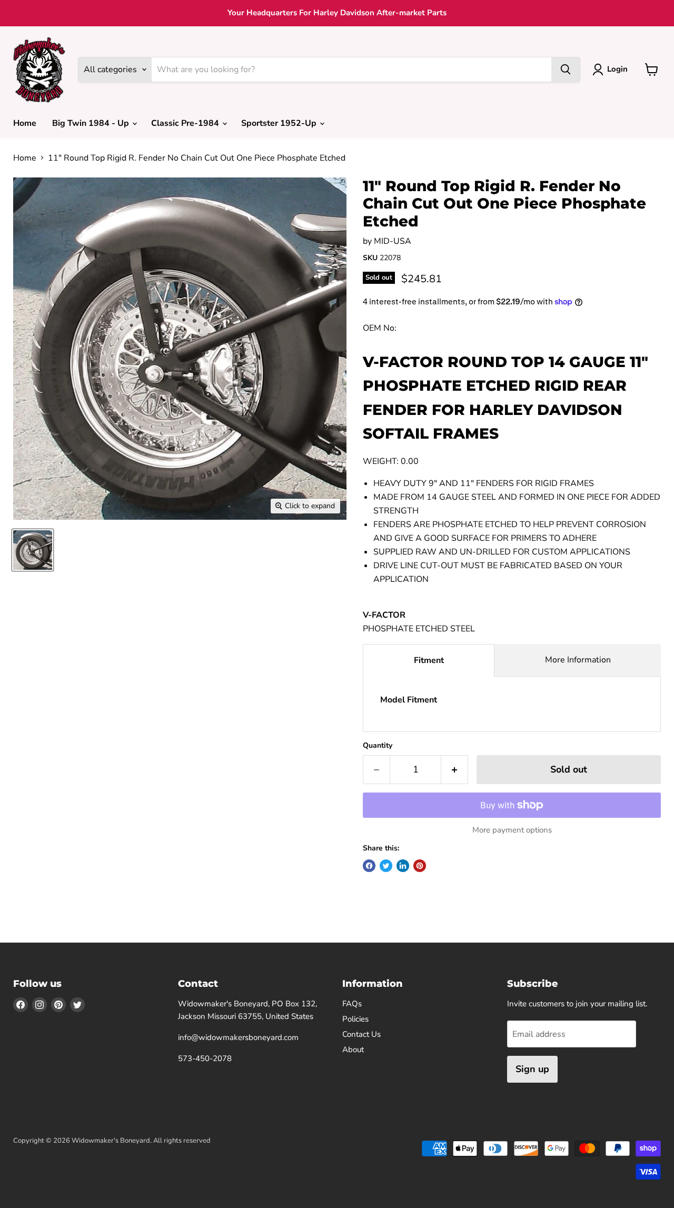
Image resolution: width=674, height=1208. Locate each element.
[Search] (565, 69)
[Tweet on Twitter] (386, 865)
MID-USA (392, 241)
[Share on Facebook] (369, 865)
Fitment (429, 660)
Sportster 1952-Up (280, 123)
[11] (32, 550)
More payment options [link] (512, 830)
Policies (355, 1019)
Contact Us (361, 1034)
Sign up (532, 1069)
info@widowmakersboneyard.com (238, 1037)
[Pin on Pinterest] (419, 865)
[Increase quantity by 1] (454, 769)
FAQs (352, 1003)
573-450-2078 (205, 1058)
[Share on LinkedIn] (403, 865)
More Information (578, 660)
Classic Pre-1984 (186, 123)
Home (24, 123)
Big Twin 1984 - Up (91, 123)
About (353, 1049)
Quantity (377, 745)
